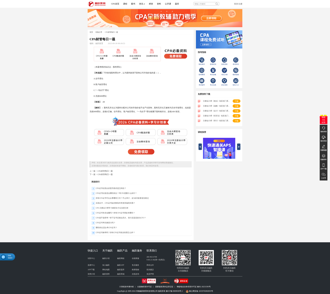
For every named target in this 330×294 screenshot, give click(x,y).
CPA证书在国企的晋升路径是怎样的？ (111, 188)
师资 (151, 4)
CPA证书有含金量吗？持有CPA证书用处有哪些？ (115, 213)
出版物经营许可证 (144, 287)
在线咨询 (135, 274)
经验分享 (99, 32)
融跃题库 (120, 270)
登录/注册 (238, 4)
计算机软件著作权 (126, 287)
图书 (133, 4)
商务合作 (150, 265)
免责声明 (150, 274)
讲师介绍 (91, 274)
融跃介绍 (106, 258)
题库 (177, 4)
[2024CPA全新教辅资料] (165, 18)
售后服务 (135, 265)
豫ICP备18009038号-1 (174, 291)
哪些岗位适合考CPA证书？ (106, 228)
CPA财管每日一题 (111, 32)
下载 (236, 101)
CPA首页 (115, 4)
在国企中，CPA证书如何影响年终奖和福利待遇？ (115, 203)
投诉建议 (150, 270)
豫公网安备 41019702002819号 (201, 291)
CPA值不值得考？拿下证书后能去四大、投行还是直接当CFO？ (121, 218)
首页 (91, 32)
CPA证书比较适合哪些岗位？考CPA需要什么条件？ (116, 193)
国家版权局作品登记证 (164, 287)
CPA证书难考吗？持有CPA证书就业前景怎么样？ (115, 232)
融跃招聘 (106, 274)
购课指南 (135, 270)
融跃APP (120, 265)
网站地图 (106, 270)
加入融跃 (106, 265)
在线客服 (135, 258)
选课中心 (91, 265)
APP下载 (91, 270)
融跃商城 (120, 274)
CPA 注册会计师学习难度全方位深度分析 (112, 208)
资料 (159, 4)
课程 (125, 4)
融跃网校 (120, 258)
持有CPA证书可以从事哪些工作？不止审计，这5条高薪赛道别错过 (122, 198)
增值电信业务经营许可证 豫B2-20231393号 (194, 287)
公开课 (168, 4)
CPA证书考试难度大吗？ (105, 223)
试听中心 (91, 258)
